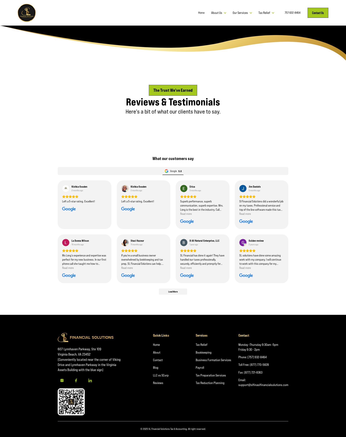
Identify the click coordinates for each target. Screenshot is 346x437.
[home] (27, 13)
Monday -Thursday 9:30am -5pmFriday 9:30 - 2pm (258, 347)
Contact (158, 360)
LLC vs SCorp (161, 375)
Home (156, 345)
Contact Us (318, 13)
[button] (219, 13)
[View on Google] (65, 188)
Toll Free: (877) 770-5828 (253, 365)
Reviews (158, 383)
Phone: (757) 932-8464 (252, 357)
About (156, 352)
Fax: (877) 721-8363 (250, 372)
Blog (155, 367)
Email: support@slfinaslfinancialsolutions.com (263, 382)
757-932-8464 (292, 12)
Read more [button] (186, 214)
